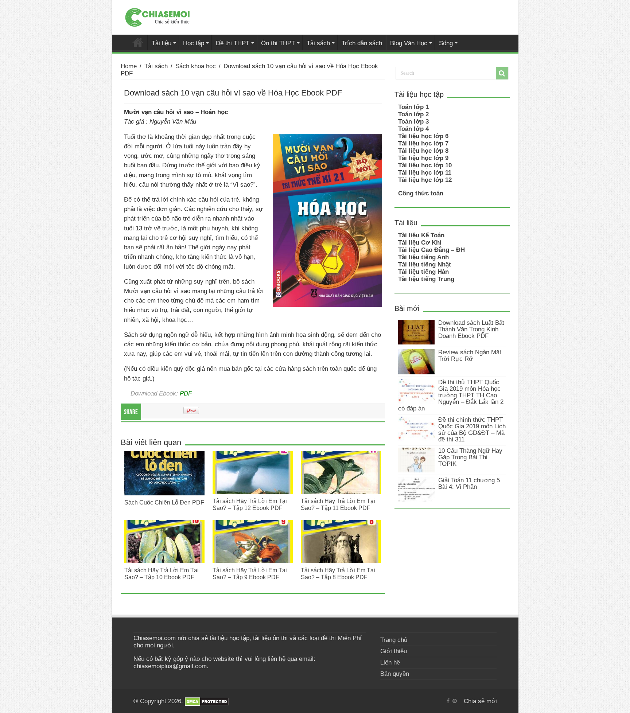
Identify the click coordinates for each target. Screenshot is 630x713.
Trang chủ (393, 639)
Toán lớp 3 (413, 121)
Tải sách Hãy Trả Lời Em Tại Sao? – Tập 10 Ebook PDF (161, 573)
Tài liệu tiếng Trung (426, 279)
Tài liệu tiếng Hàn (423, 271)
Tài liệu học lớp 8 (423, 150)
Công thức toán (420, 193)
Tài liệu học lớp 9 (423, 158)
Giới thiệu (393, 651)
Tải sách (318, 43)
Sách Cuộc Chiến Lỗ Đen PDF (164, 502)
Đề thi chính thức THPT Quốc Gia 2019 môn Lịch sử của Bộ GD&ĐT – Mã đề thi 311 (472, 429)
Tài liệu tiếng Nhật (424, 264)
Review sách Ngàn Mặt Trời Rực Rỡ (469, 355)
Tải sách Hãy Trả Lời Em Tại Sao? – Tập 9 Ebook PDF (250, 573)
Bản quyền (394, 673)
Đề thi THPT (232, 43)
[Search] (502, 73)
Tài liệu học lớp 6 (423, 136)
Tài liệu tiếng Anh (423, 257)
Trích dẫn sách (362, 43)
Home (129, 66)
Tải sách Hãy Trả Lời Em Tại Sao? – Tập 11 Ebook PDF (338, 504)
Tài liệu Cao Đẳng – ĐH (431, 249)
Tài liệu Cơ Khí (420, 242)
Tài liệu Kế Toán (421, 235)
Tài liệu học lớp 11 (424, 172)
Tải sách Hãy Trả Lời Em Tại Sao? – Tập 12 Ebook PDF (250, 504)
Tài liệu (161, 43)
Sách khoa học (195, 66)
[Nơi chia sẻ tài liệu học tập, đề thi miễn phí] (157, 16)
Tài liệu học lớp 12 (425, 179)
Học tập (193, 43)
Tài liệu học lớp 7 (423, 143)
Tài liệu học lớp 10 (425, 165)
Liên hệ (390, 662)
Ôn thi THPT (278, 43)
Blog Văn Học (408, 43)
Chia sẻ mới (137, 42)
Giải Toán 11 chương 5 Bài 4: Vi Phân (469, 483)
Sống (446, 43)
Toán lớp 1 (413, 107)
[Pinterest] (455, 701)
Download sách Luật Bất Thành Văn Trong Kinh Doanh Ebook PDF (471, 329)
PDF (186, 393)
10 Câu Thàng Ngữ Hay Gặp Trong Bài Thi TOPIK (470, 457)
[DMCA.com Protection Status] (207, 701)
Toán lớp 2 (413, 114)
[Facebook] (448, 701)
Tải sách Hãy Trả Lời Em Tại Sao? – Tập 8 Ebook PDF (338, 573)
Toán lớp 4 (413, 128)
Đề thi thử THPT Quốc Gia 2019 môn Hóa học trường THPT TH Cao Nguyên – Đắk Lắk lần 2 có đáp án (450, 395)
